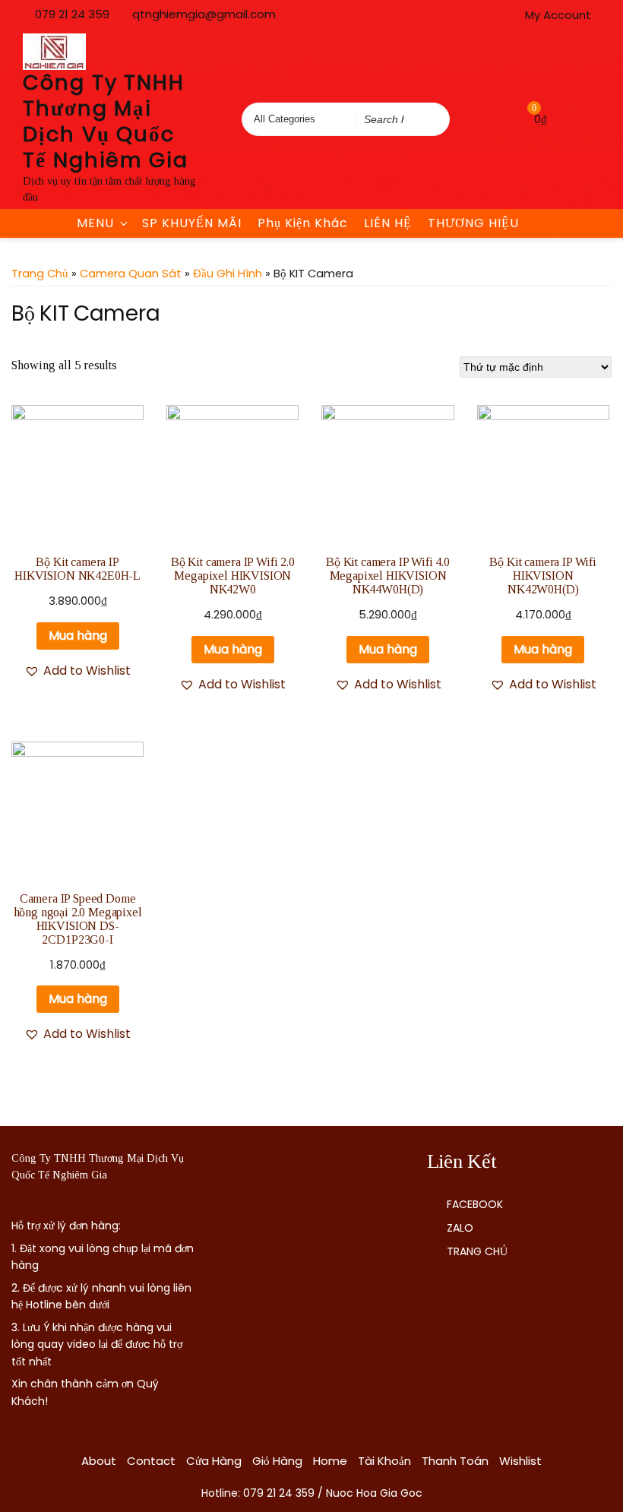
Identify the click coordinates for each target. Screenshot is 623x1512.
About (98, 1461)
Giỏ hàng (277, 1461)
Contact (151, 1461)
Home (330, 1461)
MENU (95, 223)
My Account (558, 15)
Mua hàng (78, 635)
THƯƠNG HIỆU (473, 223)
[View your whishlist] (502, 119)
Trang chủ (39, 273)
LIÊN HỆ (388, 223)
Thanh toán (455, 1461)
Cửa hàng (214, 1461)
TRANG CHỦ (477, 1251)
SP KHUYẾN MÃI (192, 223)
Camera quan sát (131, 273)
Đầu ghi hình (227, 273)
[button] (77, 671)
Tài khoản (384, 1461)
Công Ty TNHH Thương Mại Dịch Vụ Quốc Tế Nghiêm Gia (105, 121)
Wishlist (520, 1461)
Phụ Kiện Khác (303, 223)
